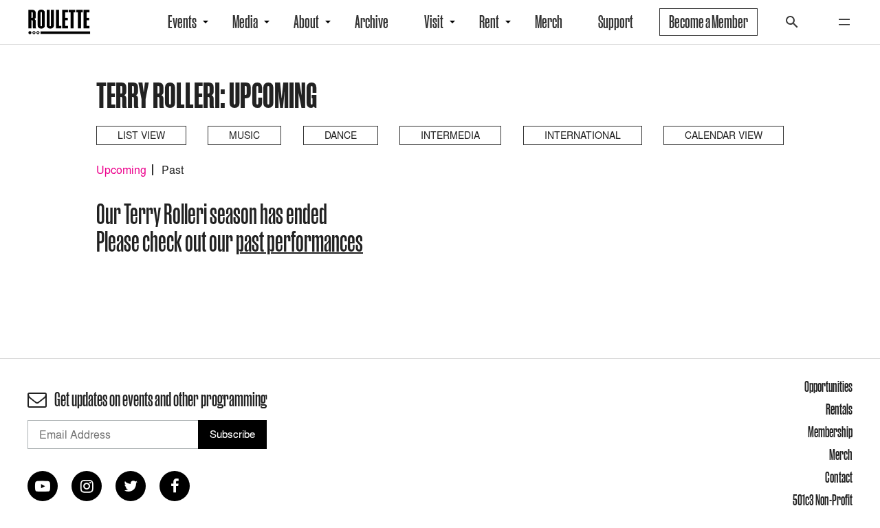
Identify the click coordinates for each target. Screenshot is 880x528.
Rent (489, 22)
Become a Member (708, 22)
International (582, 135)
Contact (838, 477)
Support (615, 22)
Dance (340, 135)
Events (182, 22)
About (306, 22)
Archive (371, 22)
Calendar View (723, 135)
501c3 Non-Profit (822, 500)
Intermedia (450, 135)
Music (244, 135)
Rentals (839, 409)
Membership (830, 432)
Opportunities (828, 386)
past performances (299, 241)
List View (141, 135)
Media (245, 22)
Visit (433, 22)
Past (173, 169)
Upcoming (121, 169)
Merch (548, 22)
